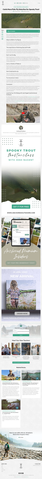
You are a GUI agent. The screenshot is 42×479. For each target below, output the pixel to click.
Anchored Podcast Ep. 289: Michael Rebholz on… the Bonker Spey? (10, 413)
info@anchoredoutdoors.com (37, 465)
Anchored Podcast (6, 381)
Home (2, 465)
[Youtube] (21, 473)
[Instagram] (22, 473)
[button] (2, 32)
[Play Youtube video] (23, 113)
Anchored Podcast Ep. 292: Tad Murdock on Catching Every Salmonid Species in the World (10, 383)
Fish (10, 381)
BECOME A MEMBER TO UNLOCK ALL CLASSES (21, 362)
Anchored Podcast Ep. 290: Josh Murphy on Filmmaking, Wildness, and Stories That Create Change (30, 384)
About (2, 471)
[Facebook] (19, 473)
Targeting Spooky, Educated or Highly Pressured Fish (26, 357)
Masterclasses (3, 469)
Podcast (2, 468)
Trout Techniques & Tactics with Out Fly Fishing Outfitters (36, 357)
